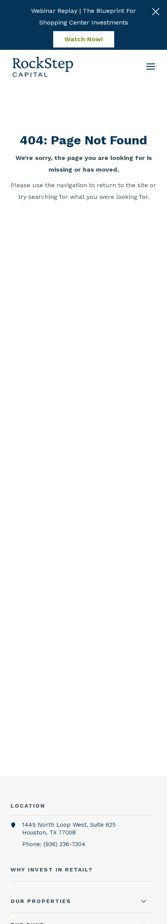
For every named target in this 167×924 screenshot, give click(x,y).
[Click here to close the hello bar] (155, 11)
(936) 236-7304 (64, 844)
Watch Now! (83, 39)
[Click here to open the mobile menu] (151, 67)
